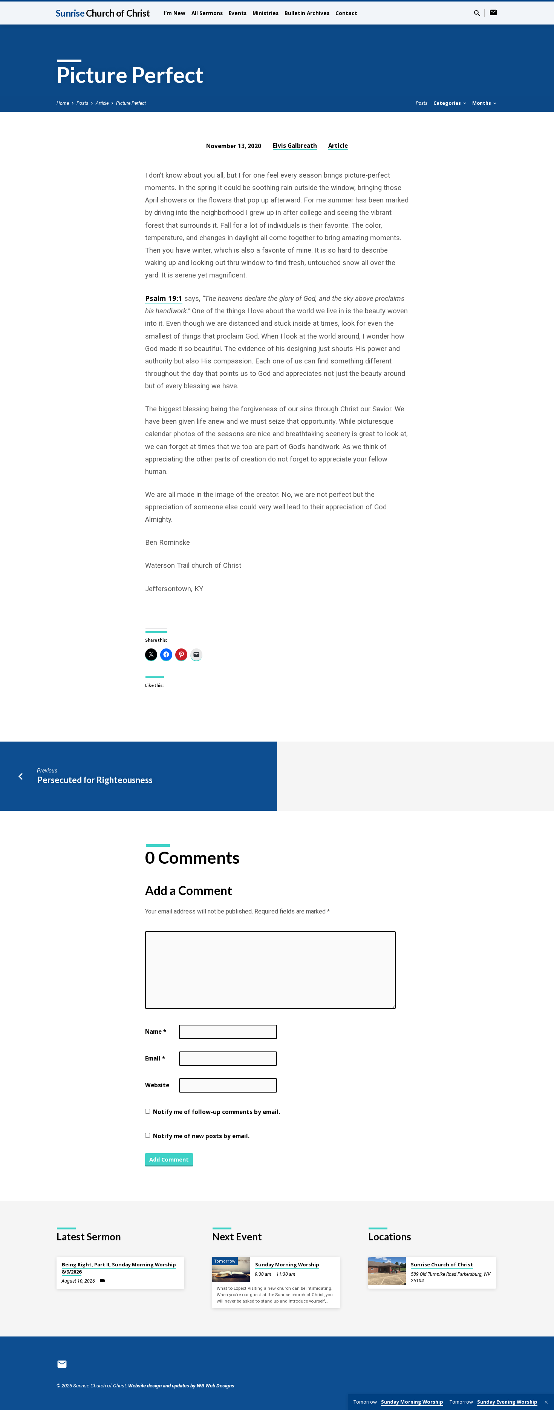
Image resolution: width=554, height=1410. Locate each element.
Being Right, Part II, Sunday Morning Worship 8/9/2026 (119, 1268)
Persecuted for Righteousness (95, 780)
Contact (346, 13)
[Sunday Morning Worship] (231, 1269)
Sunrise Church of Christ (442, 1264)
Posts (82, 103)
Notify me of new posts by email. (201, 1136)
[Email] (493, 12)
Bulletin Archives (307, 13)
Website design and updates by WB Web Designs (181, 1385)
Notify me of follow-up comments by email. (216, 1112)
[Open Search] (477, 13)
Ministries (266, 13)
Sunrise (103, 13)
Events (237, 13)
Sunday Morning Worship (287, 1264)
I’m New (174, 13)
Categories (447, 103)
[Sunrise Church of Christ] (387, 1271)
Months (482, 103)
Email (155, 1058)
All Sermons (207, 13)
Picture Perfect (131, 103)
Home (63, 103)
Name (155, 1031)
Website (157, 1085)
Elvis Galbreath (295, 145)
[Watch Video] (102, 1280)
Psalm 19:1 (163, 298)
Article (102, 103)
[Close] (546, 1402)
